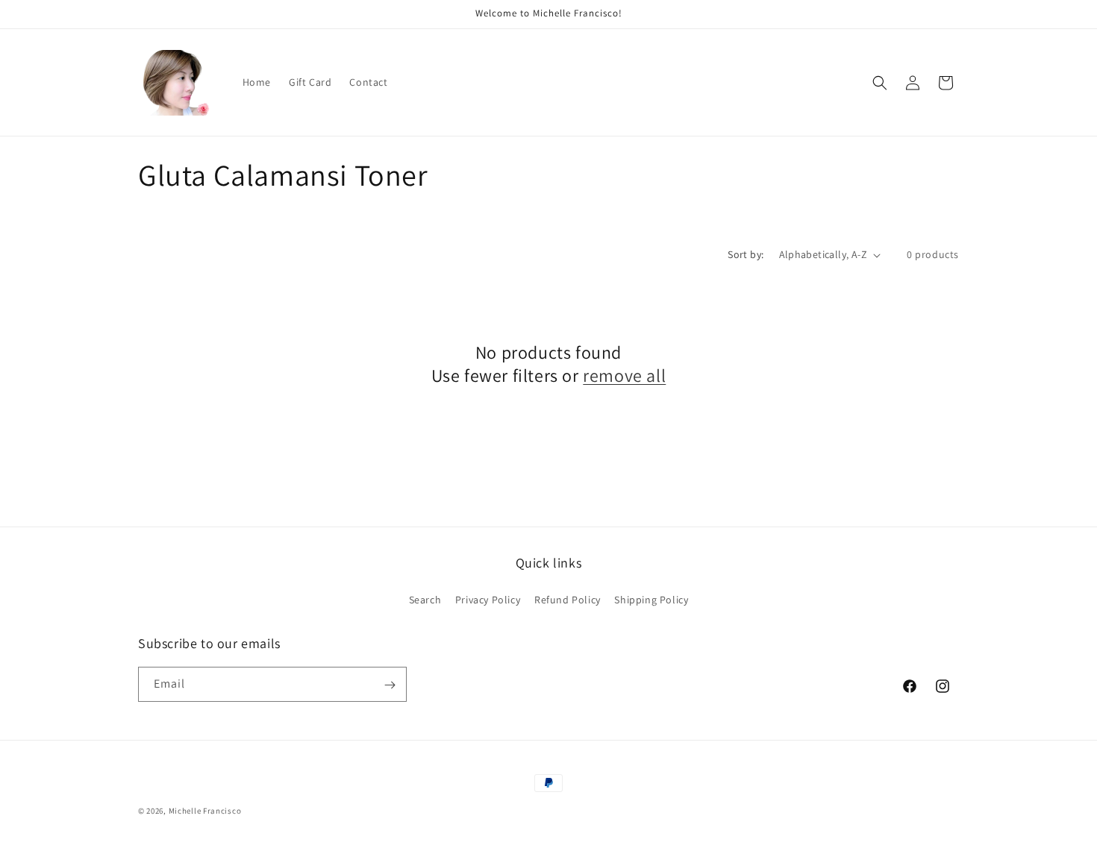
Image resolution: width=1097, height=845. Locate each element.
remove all (624, 375)
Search (425, 599)
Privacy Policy (487, 599)
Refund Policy (567, 599)
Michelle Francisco (205, 810)
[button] (879, 82)
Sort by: (745, 254)
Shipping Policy (651, 599)
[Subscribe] (389, 685)
